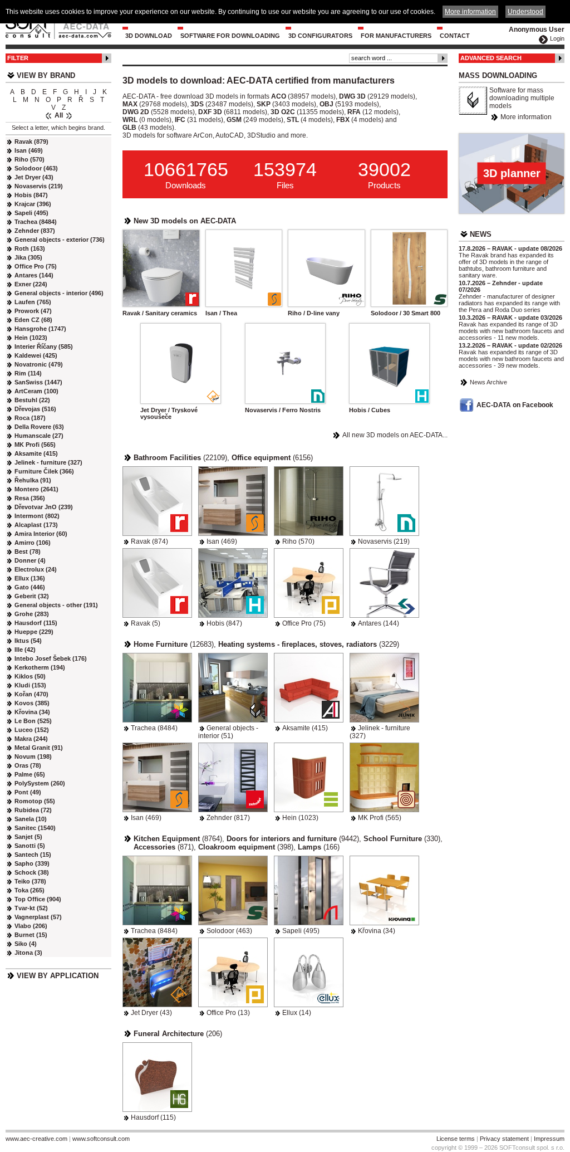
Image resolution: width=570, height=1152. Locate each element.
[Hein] (308, 777)
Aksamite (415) (305, 728)
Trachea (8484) (154, 728)
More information (526, 117)
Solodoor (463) (229, 931)
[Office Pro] (308, 583)
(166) (319, 847)
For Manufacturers (396, 35)
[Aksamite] (308, 688)
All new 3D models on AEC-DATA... (395, 435)
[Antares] (384, 583)
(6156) (272, 457)
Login (557, 38)
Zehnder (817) (228, 818)
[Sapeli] (308, 890)
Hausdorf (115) (153, 1117)
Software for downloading (230, 35)
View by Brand (46, 75)
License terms (455, 1138)
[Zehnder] (233, 777)
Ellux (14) (296, 1013)
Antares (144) (378, 623)
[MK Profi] (384, 777)
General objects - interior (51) (228, 732)
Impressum (549, 1138)
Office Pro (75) (304, 623)
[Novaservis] (384, 501)
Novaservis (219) (384, 541)
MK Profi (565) (379, 818)
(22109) (180, 457)
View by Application (58, 976)
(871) (164, 847)
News (481, 234)
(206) (178, 1033)
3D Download (148, 35)
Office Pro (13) (228, 1013)
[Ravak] (157, 501)
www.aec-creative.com (36, 1138)
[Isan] (233, 501)
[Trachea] (157, 688)
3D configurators (320, 35)
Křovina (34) (376, 931)
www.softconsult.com (101, 1138)
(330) (401, 838)
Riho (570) (298, 541)
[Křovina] (384, 890)
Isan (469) (222, 541)
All (59, 115)
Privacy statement (504, 1138)
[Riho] (308, 501)
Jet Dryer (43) (151, 1013)
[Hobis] (233, 583)
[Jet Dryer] (157, 972)
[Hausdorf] (157, 1077)
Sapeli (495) (301, 931)
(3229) (308, 644)
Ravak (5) (145, 623)
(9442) (293, 838)
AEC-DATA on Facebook (514, 405)
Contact (455, 35)
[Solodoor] (233, 890)
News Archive (488, 382)
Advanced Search (491, 58)
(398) (245, 847)
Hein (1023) (300, 818)
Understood (525, 12)
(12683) (174, 644)
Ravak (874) (149, 541)
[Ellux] (308, 972)
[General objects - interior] (233, 688)
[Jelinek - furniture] (384, 688)
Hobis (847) (224, 623)
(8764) (178, 838)
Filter (17, 58)
